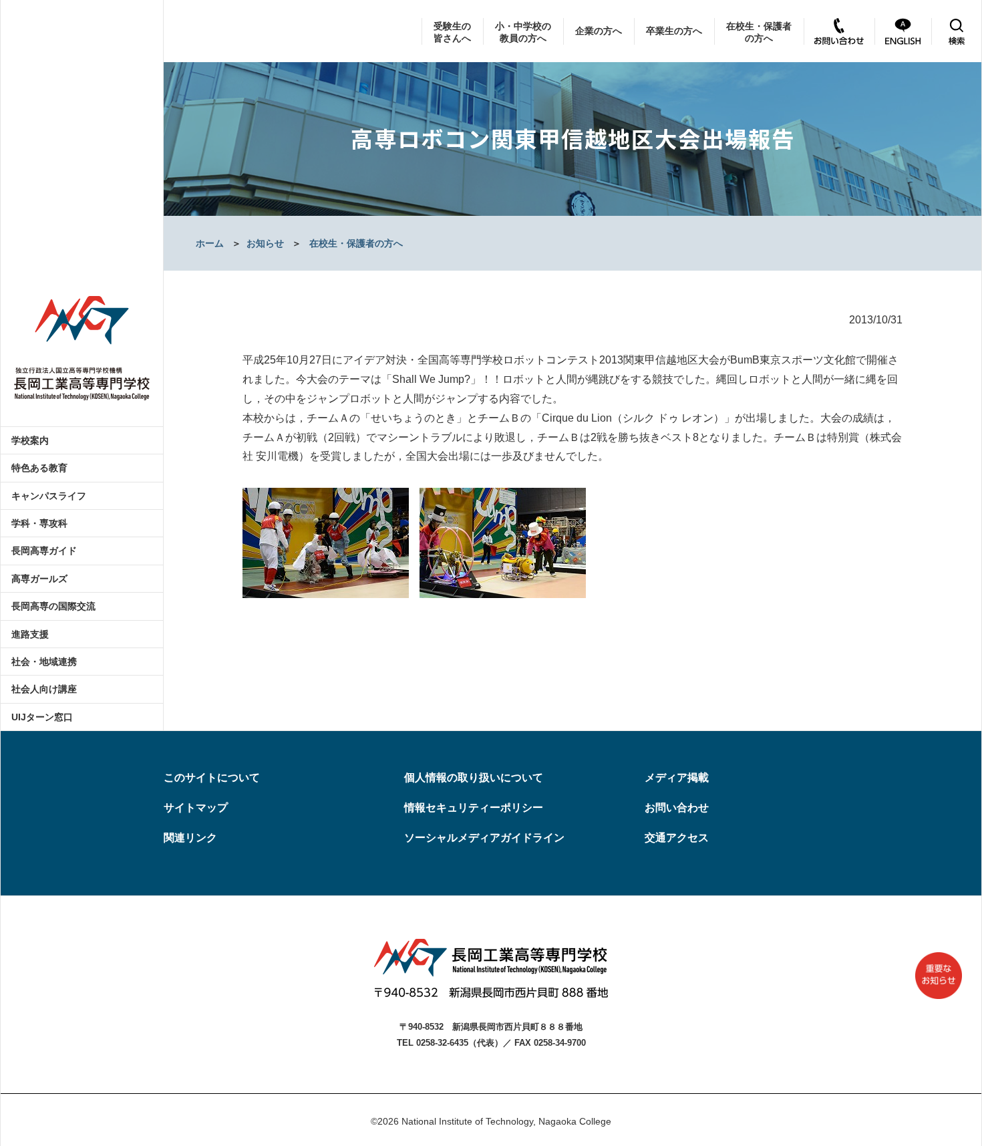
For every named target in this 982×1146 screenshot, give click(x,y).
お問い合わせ (677, 807)
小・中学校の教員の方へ (523, 32)
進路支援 (30, 634)
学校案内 (30, 440)
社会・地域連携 (44, 661)
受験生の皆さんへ (452, 32)
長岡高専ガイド (44, 550)
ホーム (210, 243)
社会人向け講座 (44, 689)
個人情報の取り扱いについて (473, 777)
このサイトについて (212, 777)
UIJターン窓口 (42, 717)
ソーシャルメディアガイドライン (484, 837)
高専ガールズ (39, 578)
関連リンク (190, 837)
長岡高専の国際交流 (53, 606)
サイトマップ (196, 807)
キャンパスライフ (48, 495)
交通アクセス (677, 837)
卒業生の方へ (674, 30)
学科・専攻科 (39, 523)
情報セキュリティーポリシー (473, 807)
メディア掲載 (677, 777)
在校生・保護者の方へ (759, 32)
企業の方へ (598, 30)
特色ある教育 (39, 467)
